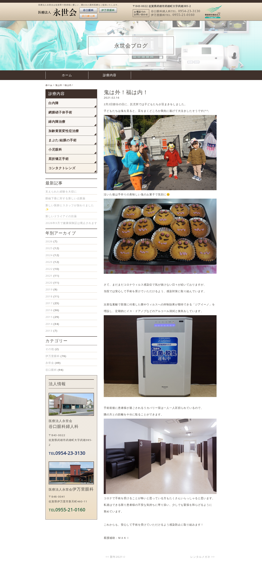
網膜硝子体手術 (60, 112)
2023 (49, 262)
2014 (49, 324)
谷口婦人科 (88, 16)
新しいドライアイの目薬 (61, 216)
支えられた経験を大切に (61, 191)
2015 (49, 317)
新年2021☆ (116, 556)
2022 (49, 269)
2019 (49, 289)
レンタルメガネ (202, 556)
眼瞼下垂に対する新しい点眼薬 (65, 198)
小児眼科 (55, 149)
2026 (49, 241)
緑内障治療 (56, 121)
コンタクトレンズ (62, 168)
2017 (49, 303)
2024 (49, 255)
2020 (49, 282)
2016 (49, 310)
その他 (49, 349)
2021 (49, 275)
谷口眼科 (88, 10)
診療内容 (109, 75)
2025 (49, 248)
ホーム (67, 75)
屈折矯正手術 (58, 159)
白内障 (53, 103)
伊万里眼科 (108, 10)
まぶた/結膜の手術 (62, 140)
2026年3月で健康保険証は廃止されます (71, 223)
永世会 (49, 363)
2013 (49, 330)
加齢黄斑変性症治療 (63, 131)
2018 (49, 296)
